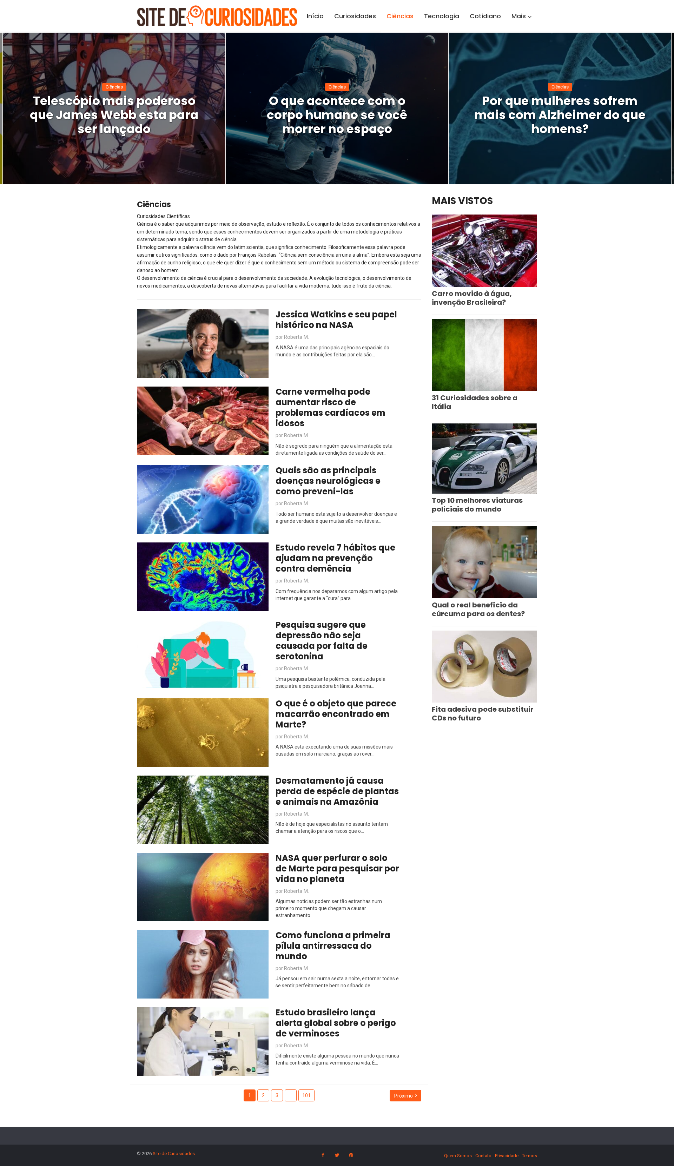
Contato (483, 1155)
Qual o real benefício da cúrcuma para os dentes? (478, 609)
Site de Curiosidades (174, 1153)
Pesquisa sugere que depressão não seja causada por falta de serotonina (322, 640)
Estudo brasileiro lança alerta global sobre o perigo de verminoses (336, 1023)
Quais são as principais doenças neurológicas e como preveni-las (328, 481)
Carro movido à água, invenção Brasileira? (472, 298)
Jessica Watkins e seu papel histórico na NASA (336, 320)
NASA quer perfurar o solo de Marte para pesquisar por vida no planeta (337, 868)
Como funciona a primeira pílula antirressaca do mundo (333, 945)
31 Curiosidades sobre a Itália (474, 402)
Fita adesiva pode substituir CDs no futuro (483, 713)
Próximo (403, 1096)
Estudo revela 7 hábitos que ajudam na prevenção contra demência (335, 558)
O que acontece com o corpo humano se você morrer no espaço (337, 115)
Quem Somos (458, 1155)
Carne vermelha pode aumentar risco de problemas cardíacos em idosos (330, 407)
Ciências (400, 16)
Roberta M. (296, 337)
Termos (529, 1155)
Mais (518, 16)
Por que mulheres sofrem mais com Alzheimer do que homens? (560, 115)
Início (315, 16)
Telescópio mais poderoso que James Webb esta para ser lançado (114, 115)
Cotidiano (485, 16)
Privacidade (506, 1155)
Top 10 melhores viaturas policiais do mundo (477, 504)
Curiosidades (355, 16)
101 (306, 1095)
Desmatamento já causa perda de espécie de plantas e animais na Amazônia (337, 791)
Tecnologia (441, 16)
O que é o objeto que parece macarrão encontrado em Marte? (336, 714)
